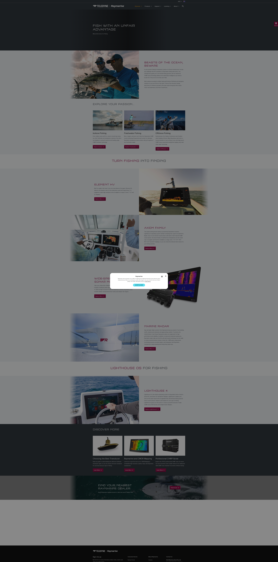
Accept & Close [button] (139, 285)
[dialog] (139, 281)
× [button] (165, 276)
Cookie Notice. (148, 281)
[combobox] (162, 276)
